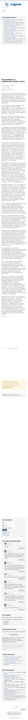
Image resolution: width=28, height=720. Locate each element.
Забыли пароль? (6, 535)
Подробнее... (21, 548)
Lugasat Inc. (17, 717)
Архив (15, 712)
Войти (4, 530)
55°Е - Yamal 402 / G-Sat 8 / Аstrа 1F (12, 675)
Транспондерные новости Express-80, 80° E (14, 690)
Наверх (24, 709)
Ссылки (18, 714)
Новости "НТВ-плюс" (9, 681)
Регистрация (5, 532)
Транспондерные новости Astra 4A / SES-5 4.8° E (14, 685)
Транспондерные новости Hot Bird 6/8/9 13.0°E (14, 692)
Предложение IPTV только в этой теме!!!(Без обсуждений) (14, 696)
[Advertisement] (14, 61)
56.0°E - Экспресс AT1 (9, 687)
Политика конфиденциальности (14, 713)
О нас (19, 712)
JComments (25, 391)
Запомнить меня (7, 528)
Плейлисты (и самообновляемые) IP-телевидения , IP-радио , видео (12, 678)
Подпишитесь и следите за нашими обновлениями (14, 631)
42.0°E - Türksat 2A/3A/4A (10, 672)
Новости (9, 88)
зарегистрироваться (7, 387)
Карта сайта (10, 712)
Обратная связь (12, 714)
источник (3, 316)
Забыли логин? (5, 533)
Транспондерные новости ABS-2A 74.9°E (13, 698)
